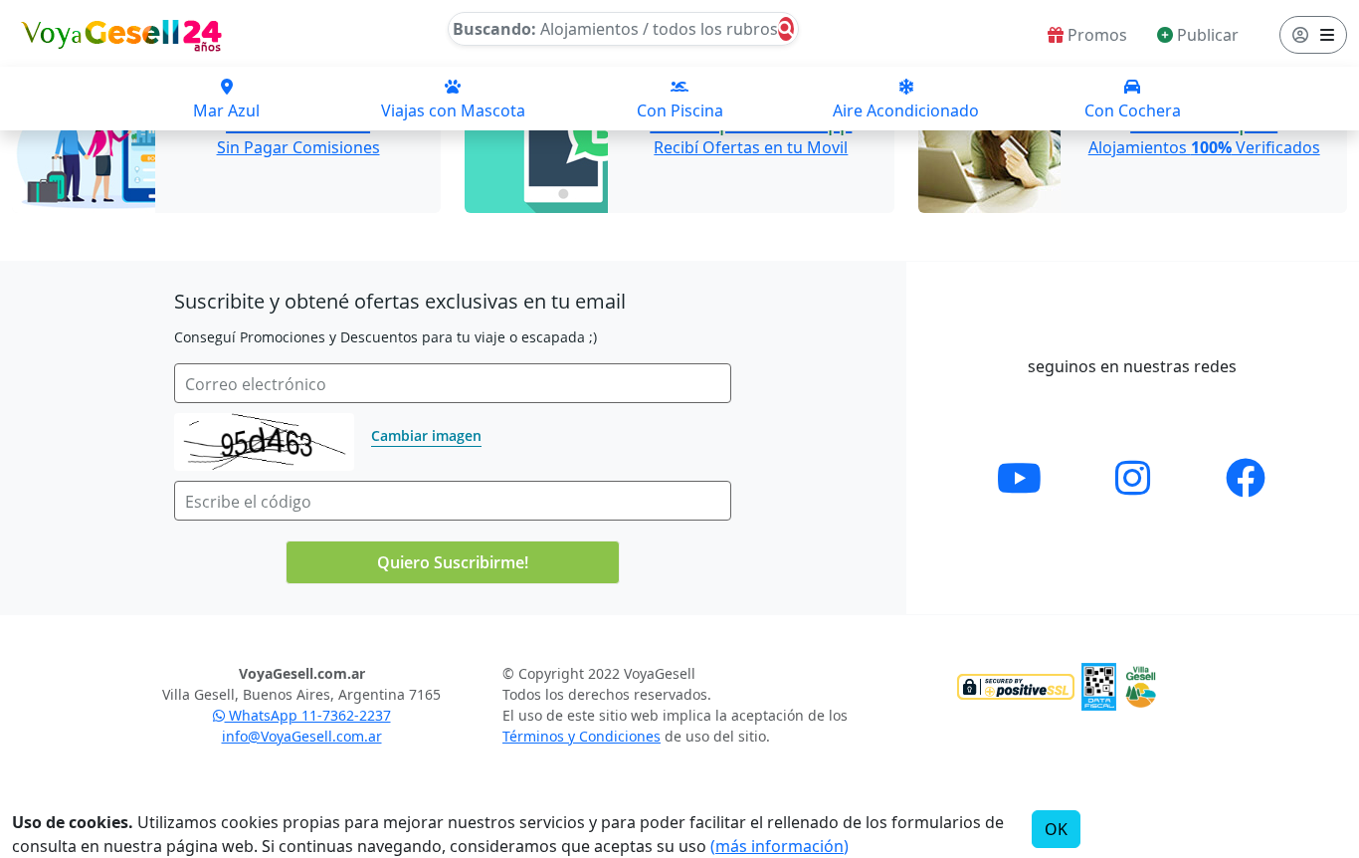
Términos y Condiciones (581, 736)
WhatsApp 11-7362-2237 (308, 715)
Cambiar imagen (426, 435)
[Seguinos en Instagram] (1132, 477)
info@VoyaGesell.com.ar (302, 736)
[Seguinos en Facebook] (1245, 477)
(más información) (779, 846)
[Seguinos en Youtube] (1019, 477)
